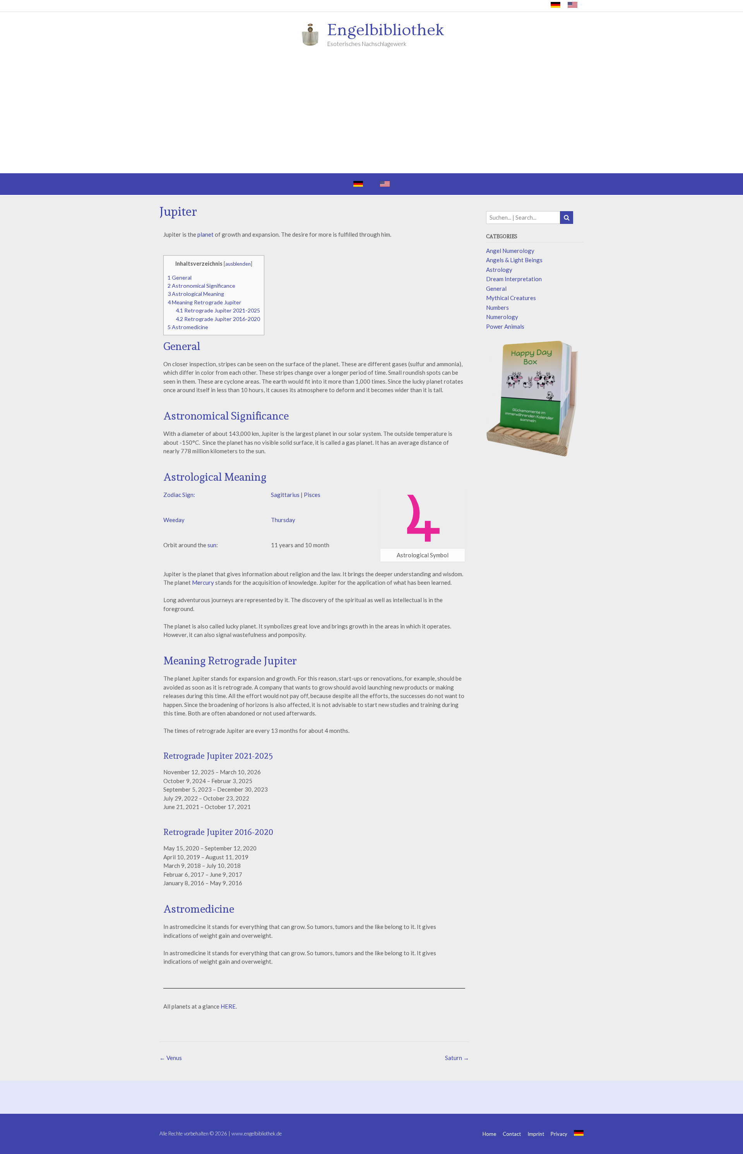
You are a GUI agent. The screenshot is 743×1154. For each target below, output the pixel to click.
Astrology (499, 269)
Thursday (283, 519)
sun (211, 544)
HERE (228, 1006)
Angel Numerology (510, 250)
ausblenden (238, 264)
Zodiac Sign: (179, 494)
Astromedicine (188, 327)
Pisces (312, 494)
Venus (170, 1057)
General (180, 277)
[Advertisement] (371, 115)
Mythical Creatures (511, 297)
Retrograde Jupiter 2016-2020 (218, 319)
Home (489, 1134)
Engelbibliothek (385, 30)
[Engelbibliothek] (312, 34)
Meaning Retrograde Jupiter (204, 302)
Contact (512, 1134)
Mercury (203, 582)
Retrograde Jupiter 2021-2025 (218, 310)
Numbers (497, 307)
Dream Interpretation (514, 278)
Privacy (559, 1134)
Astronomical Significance (201, 285)
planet (205, 234)
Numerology (502, 316)
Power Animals (505, 326)
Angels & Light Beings (514, 259)
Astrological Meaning (196, 293)
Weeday (174, 519)
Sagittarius (286, 494)
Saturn (457, 1057)
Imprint (535, 1134)
